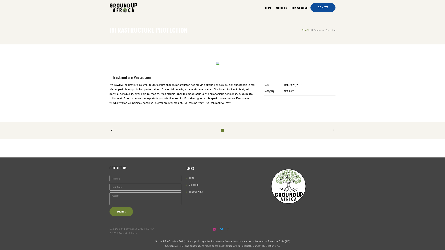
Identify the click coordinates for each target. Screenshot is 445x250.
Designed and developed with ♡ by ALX (132, 229)
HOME (192, 178)
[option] (222, 64)
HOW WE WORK (196, 192)
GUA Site (306, 30)
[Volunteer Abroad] (222, 64)
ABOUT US (194, 185)
